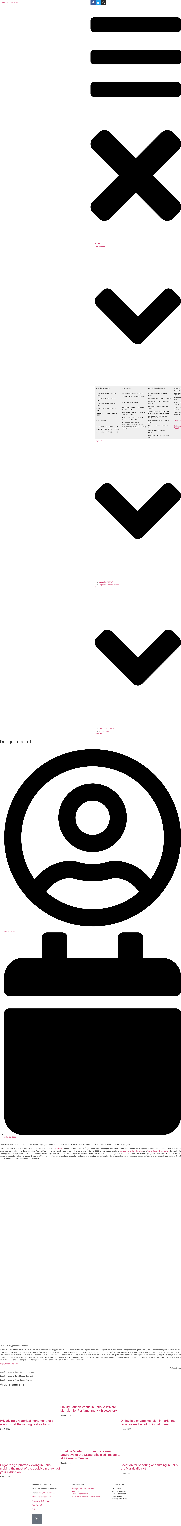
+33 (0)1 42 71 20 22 (46, 1493)
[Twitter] (98, 2)
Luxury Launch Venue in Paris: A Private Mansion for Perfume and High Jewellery (88, 1408)
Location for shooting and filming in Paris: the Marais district (149, 1466)
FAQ (33, 1509)
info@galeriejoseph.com (41, 1497)
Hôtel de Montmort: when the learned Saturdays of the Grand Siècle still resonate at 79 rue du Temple (90, 1454)
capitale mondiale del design (131, 1151)
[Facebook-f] (93, 2)
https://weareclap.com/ (9, 1364)
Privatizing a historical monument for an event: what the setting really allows (27, 1422)
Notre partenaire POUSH (81, 1494)
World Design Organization (158, 1151)
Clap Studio (57, 1148)
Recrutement (37, 1505)
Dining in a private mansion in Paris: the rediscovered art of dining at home (148, 1422)
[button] (135, 123)
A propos (75, 1491)
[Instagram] (103, 2)
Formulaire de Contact (41, 1501)
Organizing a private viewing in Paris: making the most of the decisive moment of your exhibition (30, 1468)
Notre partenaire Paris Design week (86, 1496)
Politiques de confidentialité (83, 1489)
